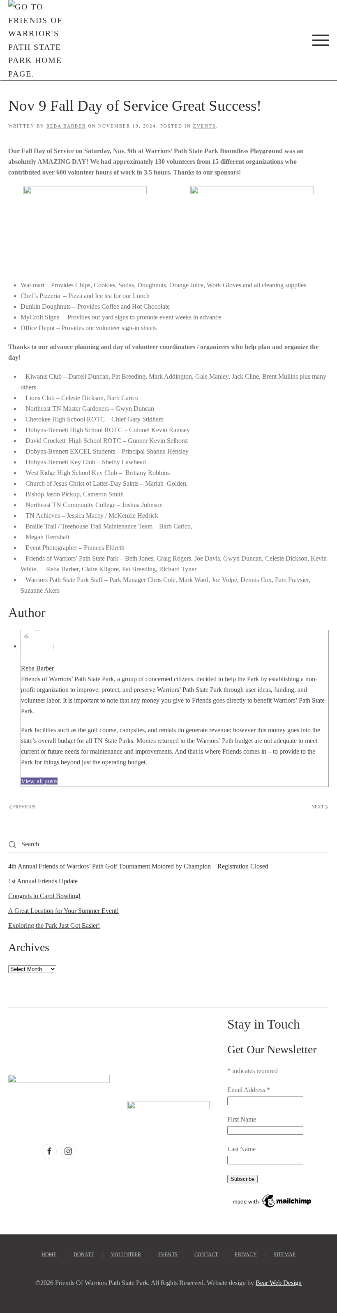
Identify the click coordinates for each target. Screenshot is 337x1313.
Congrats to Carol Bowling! (44, 895)
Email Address (248, 1089)
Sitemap (284, 1254)
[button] (320, 40)
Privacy (245, 1254)
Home (49, 1254)
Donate (84, 1254)
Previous (24, 806)
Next (318, 806)
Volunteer (126, 1254)
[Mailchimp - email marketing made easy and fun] (272, 1200)
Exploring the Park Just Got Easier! (54, 925)
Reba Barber (66, 125)
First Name (241, 1119)
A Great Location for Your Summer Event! (63, 910)
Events (204, 125)
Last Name (241, 1148)
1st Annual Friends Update (43, 881)
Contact (206, 1254)
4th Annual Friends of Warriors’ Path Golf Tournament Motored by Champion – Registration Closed (138, 866)
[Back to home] (35, 40)
